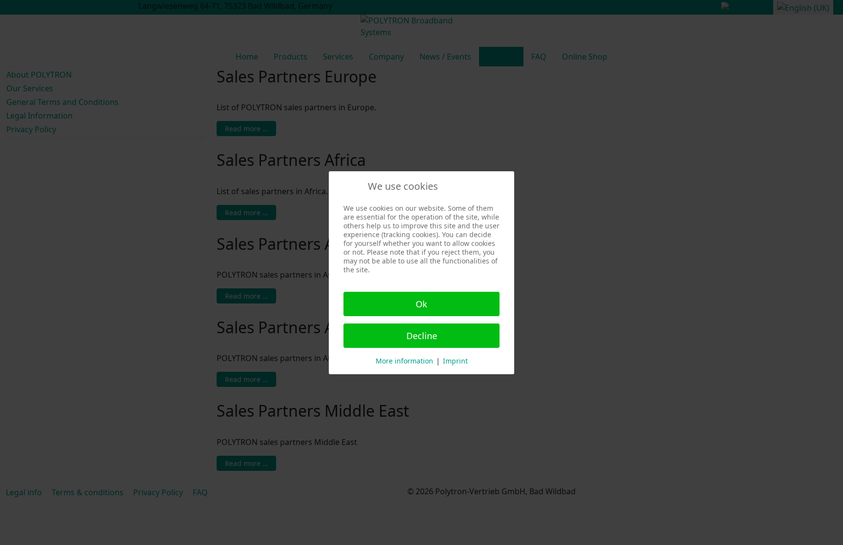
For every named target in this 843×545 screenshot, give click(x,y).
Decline (421, 336)
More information (404, 360)
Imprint (455, 360)
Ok (421, 304)
